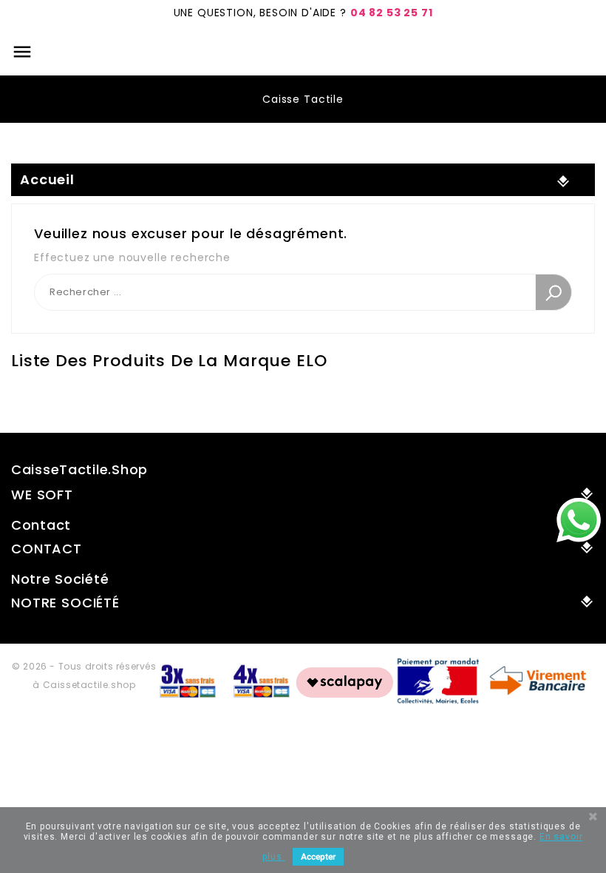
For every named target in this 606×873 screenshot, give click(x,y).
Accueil (47, 179)
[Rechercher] (553, 292)
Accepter (318, 857)
